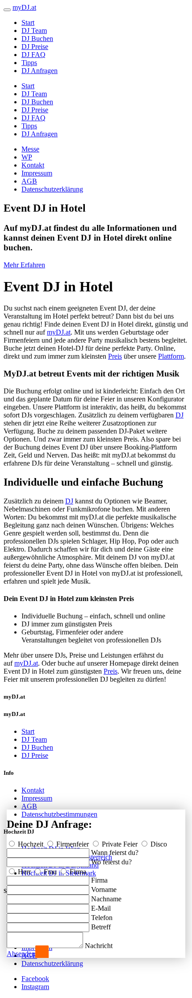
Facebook (35, 978)
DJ (179, 415)
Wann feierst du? (114, 852)
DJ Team (34, 30)
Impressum (36, 173)
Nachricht (99, 945)
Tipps (29, 62)
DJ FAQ (33, 54)
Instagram (35, 986)
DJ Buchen (37, 38)
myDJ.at (59, 332)
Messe (30, 149)
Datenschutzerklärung (52, 189)
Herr (24, 871)
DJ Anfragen (39, 70)
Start (27, 22)
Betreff (101, 927)
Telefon (102, 917)
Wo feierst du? (111, 862)
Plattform (171, 356)
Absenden (21, 953)
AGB (29, 181)
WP (26, 157)
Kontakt (32, 165)
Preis (115, 356)
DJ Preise (34, 46)
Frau (50, 871)
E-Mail (101, 908)
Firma (77, 871)
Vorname (104, 889)
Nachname (106, 899)
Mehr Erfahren (24, 265)
